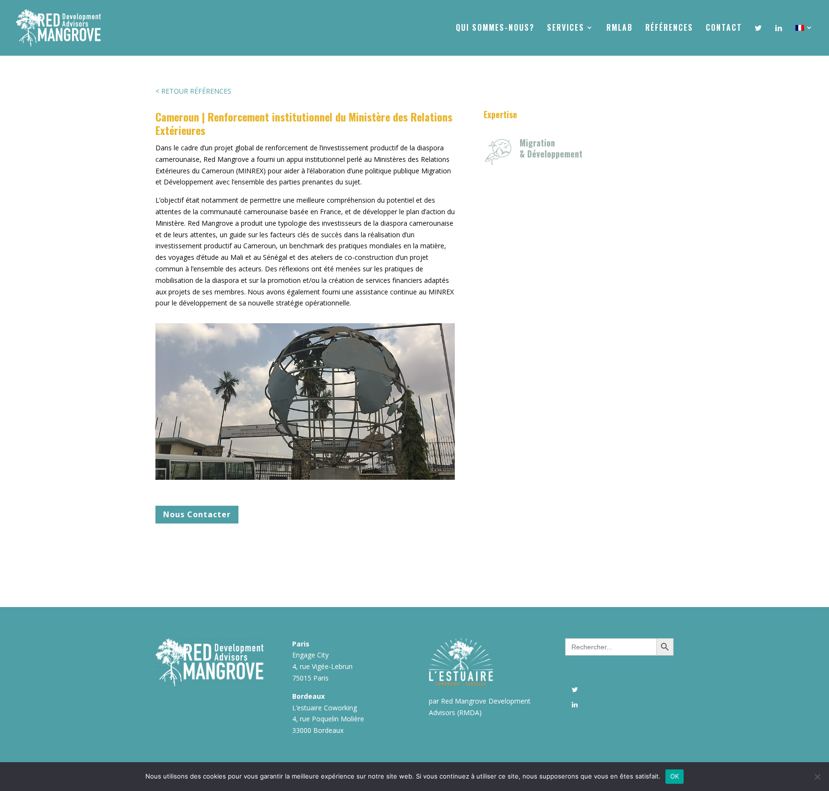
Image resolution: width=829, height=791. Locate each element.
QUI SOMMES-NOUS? (495, 28)
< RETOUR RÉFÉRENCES (193, 91)
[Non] (817, 776)
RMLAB (619, 28)
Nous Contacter (197, 514)
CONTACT (724, 28)
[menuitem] (804, 39)
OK (674, 776)
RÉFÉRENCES (669, 28)
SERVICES (565, 28)
